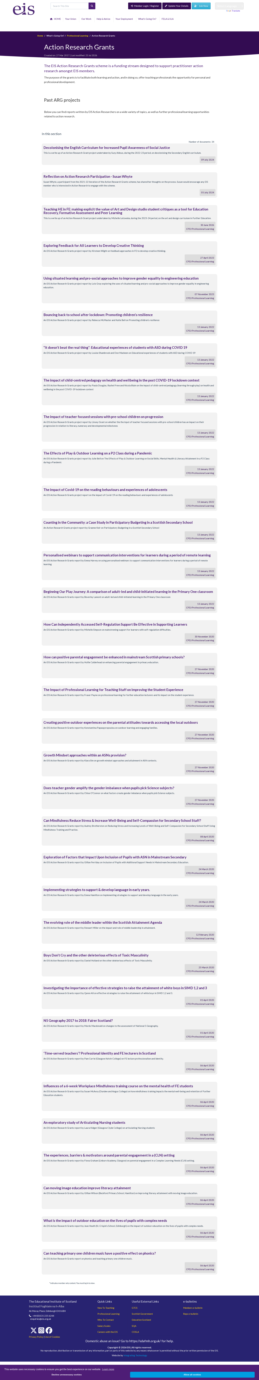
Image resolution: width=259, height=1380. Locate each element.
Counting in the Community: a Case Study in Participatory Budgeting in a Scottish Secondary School (118, 522)
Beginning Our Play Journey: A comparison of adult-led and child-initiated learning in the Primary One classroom (128, 592)
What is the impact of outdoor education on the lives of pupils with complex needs (105, 1221)
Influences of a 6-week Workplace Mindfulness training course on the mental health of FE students (118, 1086)
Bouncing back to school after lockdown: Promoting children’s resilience (98, 315)
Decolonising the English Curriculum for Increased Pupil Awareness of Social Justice (106, 148)
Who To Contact (105, 1319)
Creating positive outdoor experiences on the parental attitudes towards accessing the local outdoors (120, 722)
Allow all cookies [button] (192, 1374)
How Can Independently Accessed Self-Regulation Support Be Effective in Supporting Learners (115, 624)
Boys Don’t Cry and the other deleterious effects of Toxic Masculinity (96, 955)
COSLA (135, 1332)
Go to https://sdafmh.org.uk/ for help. (147, 1341)
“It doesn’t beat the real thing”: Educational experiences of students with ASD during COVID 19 (115, 347)
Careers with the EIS (107, 1332)
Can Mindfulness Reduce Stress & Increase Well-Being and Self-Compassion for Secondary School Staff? (122, 820)
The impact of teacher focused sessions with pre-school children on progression (103, 417)
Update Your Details (178, 5)
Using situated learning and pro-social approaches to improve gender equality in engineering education (121, 278)
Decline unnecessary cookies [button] (67, 1374)
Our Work (86, 18)
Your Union (71, 18)
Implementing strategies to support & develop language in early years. (96, 890)
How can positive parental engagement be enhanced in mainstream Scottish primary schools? (114, 657)
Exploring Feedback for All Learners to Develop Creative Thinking (93, 246)
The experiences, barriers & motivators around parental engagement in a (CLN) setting (109, 1155)
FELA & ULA (168, 18)
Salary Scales (103, 1326)
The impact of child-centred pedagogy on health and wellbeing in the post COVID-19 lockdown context (121, 380)
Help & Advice (104, 18)
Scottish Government (142, 1313)
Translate (236, 11)
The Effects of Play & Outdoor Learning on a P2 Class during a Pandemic (97, 453)
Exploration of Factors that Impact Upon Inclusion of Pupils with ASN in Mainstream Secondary (114, 857)
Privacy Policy (36, 1336)
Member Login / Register (146, 5)
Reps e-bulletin (190, 1313)
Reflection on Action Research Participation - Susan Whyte (87, 176)
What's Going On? (147, 18)
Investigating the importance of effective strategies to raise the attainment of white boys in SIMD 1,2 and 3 (125, 988)
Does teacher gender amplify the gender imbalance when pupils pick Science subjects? (108, 788)
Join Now (202, 5)
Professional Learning (77, 36)
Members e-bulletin (192, 1307)
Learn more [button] (108, 1369)
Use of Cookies (52, 1336)
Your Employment (125, 18)
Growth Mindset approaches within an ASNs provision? (84, 755)
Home (40, 36)
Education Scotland (141, 1319)
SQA (134, 1326)
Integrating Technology (135, 1355)
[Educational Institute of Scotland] (24, 8)
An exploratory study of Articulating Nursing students (84, 1122)
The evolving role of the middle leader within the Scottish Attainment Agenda (102, 922)
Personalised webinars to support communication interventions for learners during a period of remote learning (127, 555)
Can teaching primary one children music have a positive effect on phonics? (99, 1253)
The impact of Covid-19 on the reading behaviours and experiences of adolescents (105, 490)
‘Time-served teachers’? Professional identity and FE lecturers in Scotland (99, 1053)
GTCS (134, 1307)
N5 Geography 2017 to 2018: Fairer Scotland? (78, 1021)
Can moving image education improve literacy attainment (87, 1188)
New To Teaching (105, 1307)
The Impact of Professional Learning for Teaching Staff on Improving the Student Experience (113, 690)
